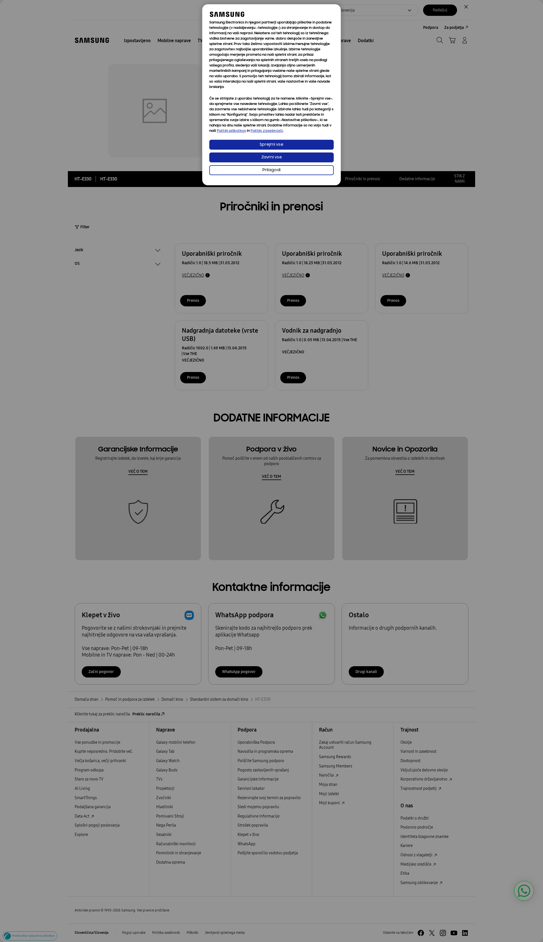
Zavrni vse (271, 157)
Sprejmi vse (271, 145)
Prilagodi (271, 170)
